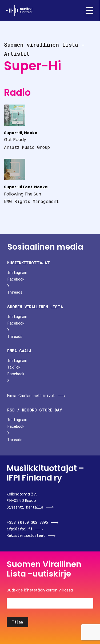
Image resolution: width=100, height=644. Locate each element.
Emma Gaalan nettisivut (31, 395)
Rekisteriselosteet (26, 535)
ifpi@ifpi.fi (20, 528)
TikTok (14, 367)
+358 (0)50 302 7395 (27, 522)
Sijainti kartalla (25, 507)
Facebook (16, 279)
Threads (14, 292)
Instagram (17, 272)
